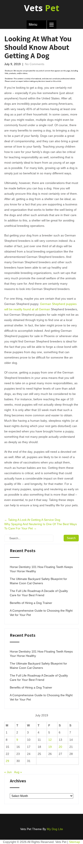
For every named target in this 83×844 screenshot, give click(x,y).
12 (50, 739)
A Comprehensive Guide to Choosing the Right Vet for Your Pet (41, 613)
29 (7, 761)
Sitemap (74, 842)
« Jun (8, 772)
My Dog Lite (55, 829)
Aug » (18, 772)
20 (60, 746)
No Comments (34, 64)
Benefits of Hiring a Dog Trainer (31, 603)
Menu (33, 24)
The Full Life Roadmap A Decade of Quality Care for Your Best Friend (39, 593)
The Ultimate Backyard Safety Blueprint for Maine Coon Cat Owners (38, 581)
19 (50, 746)
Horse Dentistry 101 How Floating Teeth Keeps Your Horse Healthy (41, 569)
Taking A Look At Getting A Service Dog (32, 519)
